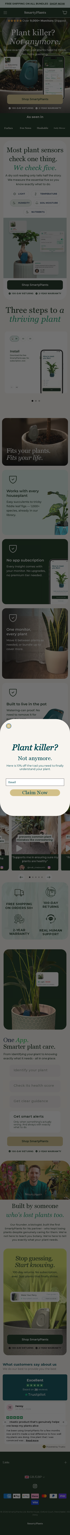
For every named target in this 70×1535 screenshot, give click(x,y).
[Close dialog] (8, 726)
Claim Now (35, 792)
